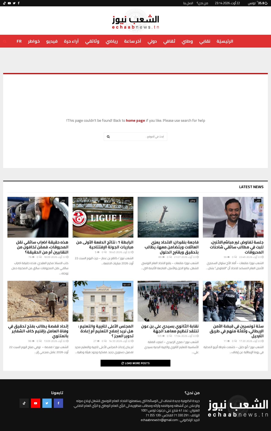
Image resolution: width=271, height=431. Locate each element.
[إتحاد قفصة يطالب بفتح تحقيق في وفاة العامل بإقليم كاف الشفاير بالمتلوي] (37, 301)
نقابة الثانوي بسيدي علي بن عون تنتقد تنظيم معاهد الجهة (170, 328)
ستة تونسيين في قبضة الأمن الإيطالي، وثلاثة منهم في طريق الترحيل (237, 331)
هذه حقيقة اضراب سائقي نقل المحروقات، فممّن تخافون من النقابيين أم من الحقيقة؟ (42, 247)
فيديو (52, 41)
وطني (187, 41)
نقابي (204, 41)
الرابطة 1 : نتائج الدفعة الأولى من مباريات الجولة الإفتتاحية (104, 244)
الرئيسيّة (225, 41)
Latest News (251, 186)
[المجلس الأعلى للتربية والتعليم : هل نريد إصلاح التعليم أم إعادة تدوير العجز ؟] (103, 301)
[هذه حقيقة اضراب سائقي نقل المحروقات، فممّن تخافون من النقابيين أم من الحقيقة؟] (37, 217)
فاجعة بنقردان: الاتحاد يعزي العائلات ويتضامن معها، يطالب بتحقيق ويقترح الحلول (172, 247)
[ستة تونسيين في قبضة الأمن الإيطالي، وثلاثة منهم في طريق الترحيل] (233, 301)
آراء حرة (71, 41)
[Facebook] (58, 403)
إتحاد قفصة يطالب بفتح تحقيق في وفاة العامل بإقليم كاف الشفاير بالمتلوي (38, 331)
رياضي (112, 41)
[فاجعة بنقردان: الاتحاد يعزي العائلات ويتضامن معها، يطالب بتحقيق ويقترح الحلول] (168, 217)
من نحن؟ (202, 3)
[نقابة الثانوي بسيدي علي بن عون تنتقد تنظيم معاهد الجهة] (168, 301)
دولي (152, 41)
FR (19, 41)
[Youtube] (35, 403)
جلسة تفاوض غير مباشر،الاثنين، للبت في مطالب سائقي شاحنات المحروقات (237, 247)
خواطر (34, 41)
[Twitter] (47, 403)
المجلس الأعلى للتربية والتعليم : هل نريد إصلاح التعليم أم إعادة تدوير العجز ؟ (105, 331)
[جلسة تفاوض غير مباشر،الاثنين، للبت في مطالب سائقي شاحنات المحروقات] (233, 217)
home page (135, 120)
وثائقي (92, 41)
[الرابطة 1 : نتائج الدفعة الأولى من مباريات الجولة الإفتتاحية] (103, 217)
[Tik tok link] (4, 3)
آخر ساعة (132, 41)
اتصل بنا (188, 3)
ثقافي (169, 41)
